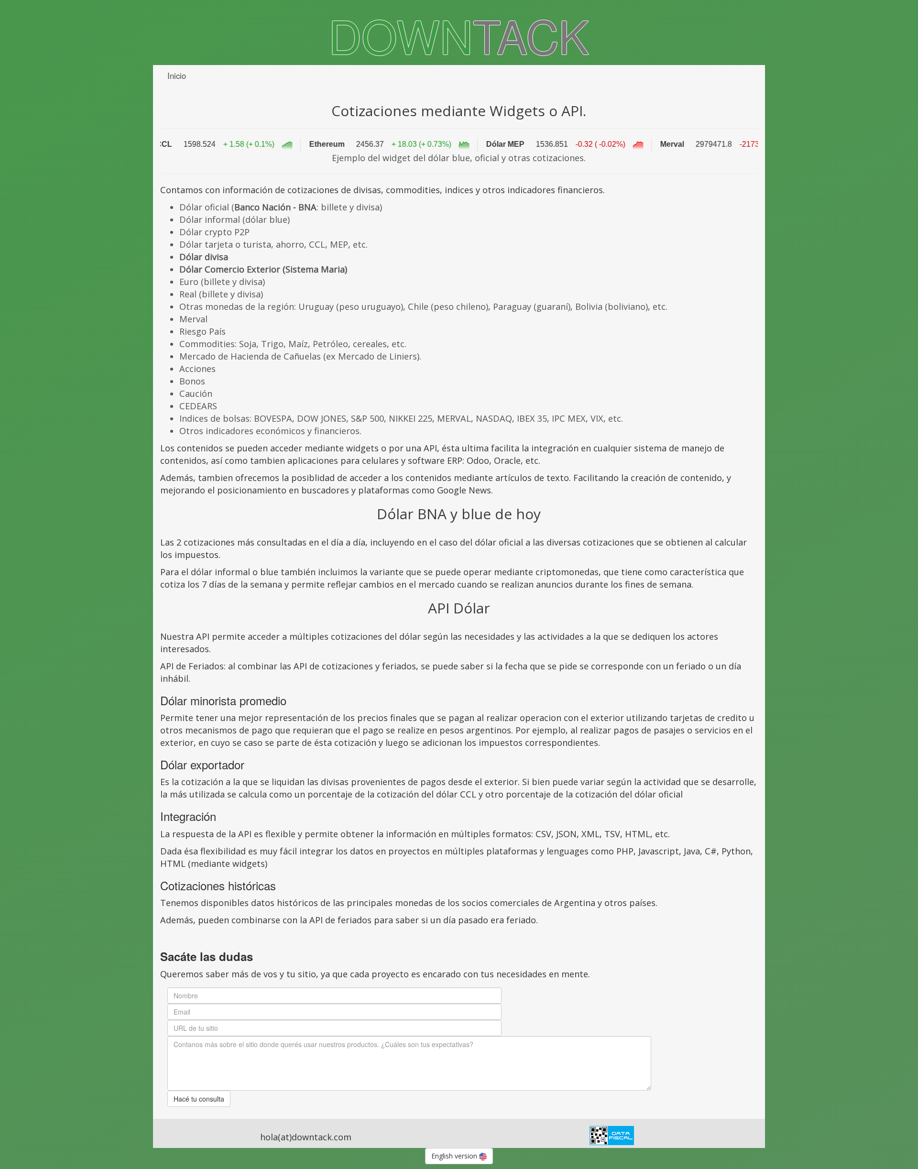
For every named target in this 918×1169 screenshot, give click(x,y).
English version (455, 1155)
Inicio (176, 75)
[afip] (612, 1134)
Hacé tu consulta (199, 1098)
